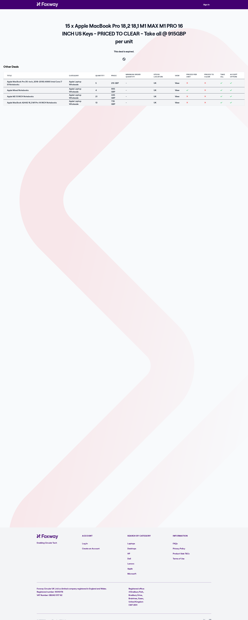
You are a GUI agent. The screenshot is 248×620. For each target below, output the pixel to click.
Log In (85, 543)
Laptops (131, 543)
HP (128, 553)
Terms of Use (178, 558)
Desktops (131, 548)
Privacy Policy (179, 548)
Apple (130, 568)
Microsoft (131, 573)
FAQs (175, 543)
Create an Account (91, 548)
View (177, 83)
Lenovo (130, 563)
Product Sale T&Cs (181, 553)
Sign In (206, 4)
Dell (129, 558)
